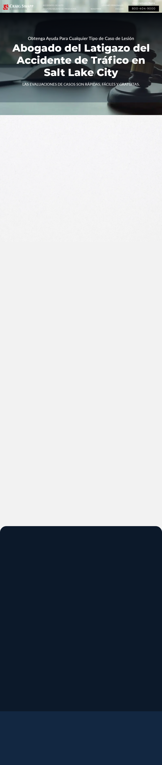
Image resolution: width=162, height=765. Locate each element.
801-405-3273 (104, 601)
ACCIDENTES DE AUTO (53, 5)
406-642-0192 (135, 627)
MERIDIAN (43, 581)
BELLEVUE (137, 658)
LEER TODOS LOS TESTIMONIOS (130, 332)
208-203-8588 (41, 598)
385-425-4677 (41, 675)
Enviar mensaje (129, 216)
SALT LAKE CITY (110, 581)
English (119, 9)
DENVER (104, 632)
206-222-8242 (72, 627)
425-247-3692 (135, 678)
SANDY (8, 581)
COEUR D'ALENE (79, 632)
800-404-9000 (144, 8)
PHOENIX (136, 632)
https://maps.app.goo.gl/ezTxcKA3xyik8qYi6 (117, 678)
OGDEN (9, 658)
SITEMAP (91, 751)
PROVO (134, 581)
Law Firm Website (123, 748)
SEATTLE (72, 607)
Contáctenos (78, 740)
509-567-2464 (41, 627)
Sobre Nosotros (65, 734)
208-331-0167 (33, 481)
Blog (61, 740)
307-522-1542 (104, 627)
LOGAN (40, 658)
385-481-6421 (9, 675)
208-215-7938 (72, 652)
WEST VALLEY (76, 683)
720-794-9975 (104, 652)
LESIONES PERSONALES (112, 5)
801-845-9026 (9, 601)
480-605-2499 (135, 652)
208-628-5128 (9, 627)
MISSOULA (137, 607)
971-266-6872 (9, 652)
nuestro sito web (65, 481)
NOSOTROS (96, 9)
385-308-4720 (135, 601)
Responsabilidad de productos (59, 9)
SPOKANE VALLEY (80, 581)
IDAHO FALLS (76, 658)
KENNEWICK (44, 632)
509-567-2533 (72, 598)
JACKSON (105, 607)
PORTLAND (12, 632)
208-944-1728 (72, 675)
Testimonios (88, 734)
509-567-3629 (41, 652)
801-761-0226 (72, 700)
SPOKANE (42, 607)
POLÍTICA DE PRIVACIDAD (72, 748)
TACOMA (104, 658)
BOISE (8, 607)
